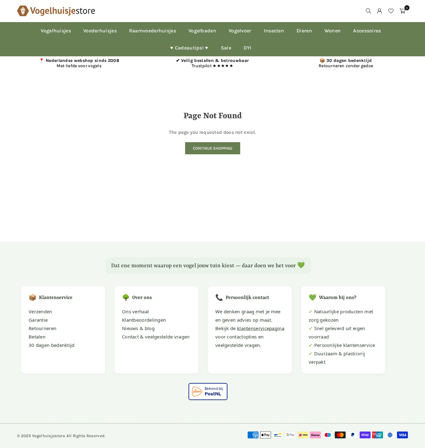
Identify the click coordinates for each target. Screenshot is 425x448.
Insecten (274, 31)
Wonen (333, 31)
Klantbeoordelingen (144, 320)
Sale (226, 48)
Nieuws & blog (138, 328)
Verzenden (40, 311)
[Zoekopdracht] (368, 10)
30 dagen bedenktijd (52, 345)
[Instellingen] (379, 10)
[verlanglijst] (390, 10)
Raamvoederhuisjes (152, 31)
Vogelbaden (202, 31)
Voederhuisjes (100, 31)
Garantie (38, 320)
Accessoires (367, 31)
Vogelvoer (240, 31)
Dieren (304, 31)
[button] (402, 10)
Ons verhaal (135, 311)
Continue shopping (212, 148)
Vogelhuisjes (56, 31)
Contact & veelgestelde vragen (156, 337)
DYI (248, 48)
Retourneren (42, 328)
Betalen (37, 337)
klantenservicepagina (260, 328)
